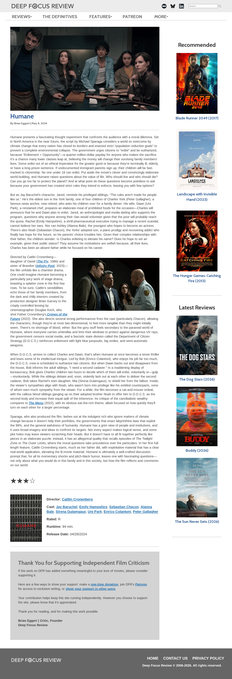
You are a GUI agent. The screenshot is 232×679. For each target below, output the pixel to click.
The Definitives (59, 16)
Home (152, 658)
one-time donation (104, 584)
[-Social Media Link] (164, 6)
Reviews (21, 16)
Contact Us (175, 658)
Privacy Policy (208, 658)
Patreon (132, 16)
